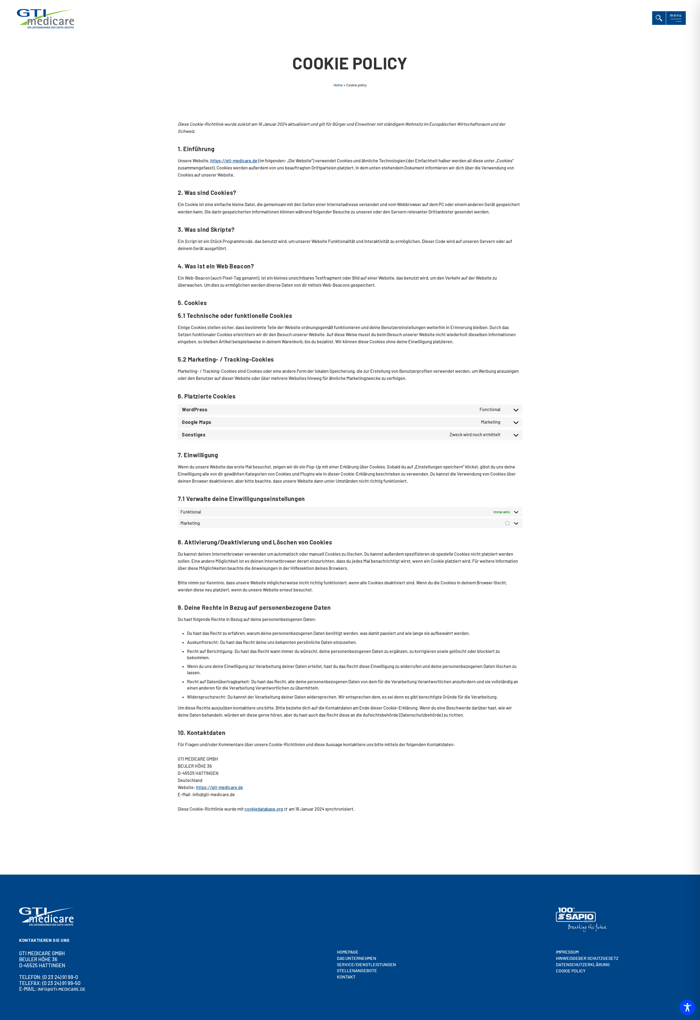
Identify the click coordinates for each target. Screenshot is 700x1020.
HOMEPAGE (347, 951)
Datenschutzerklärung (583, 964)
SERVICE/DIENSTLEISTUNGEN (366, 964)
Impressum (567, 951)
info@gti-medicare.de (62, 989)
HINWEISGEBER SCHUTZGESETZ (587, 958)
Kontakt (346, 976)
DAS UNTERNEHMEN (356, 958)
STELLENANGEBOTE (357, 970)
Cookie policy (570, 970)
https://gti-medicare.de (233, 160)
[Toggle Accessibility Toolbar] (687, 1007)
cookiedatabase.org (263, 808)
